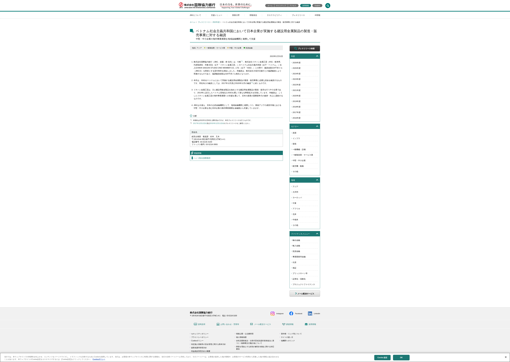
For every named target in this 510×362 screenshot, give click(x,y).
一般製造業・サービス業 (303, 155)
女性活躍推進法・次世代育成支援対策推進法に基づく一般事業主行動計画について (255, 342)
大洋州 (295, 192)
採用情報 (305, 6)
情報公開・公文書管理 (244, 334)
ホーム (270, 6)
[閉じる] (506, 357)
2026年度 (297, 63)
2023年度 (297, 79)
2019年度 (297, 101)
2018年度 (297, 107)
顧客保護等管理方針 (199, 348)
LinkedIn (317, 314)
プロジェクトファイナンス (304, 284)
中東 (294, 203)
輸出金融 (296, 240)
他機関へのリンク (288, 341)
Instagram (280, 314)
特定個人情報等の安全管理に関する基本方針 (208, 344)
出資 (294, 262)
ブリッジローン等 (300, 273)
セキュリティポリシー (200, 334)
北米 (294, 214)
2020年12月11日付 (217, 123)
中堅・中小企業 (299, 160)
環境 (294, 144)
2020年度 (297, 96)
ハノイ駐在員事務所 (202, 158)
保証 (294, 268)
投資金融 (296, 251)
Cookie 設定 (382, 358)
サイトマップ (281, 6)
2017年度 (297, 112)
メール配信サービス (262, 324)
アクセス (293, 6)
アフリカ (296, 209)
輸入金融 (296, 246)
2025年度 (297, 68)
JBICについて (195, 15)
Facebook (298, 314)
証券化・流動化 (299, 279)
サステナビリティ (274, 15)
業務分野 (236, 15)
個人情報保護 (241, 337)
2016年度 (297, 118)
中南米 (295, 220)
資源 (294, 133)
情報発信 (253, 15)
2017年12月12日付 (200, 123)
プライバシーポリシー (200, 337)
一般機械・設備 (299, 149)
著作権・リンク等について (291, 334)
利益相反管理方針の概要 (200, 351)
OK (401, 358)
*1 (242, 61)
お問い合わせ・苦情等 (229, 324)
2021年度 (297, 90)
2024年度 (297, 74)
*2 (252, 83)
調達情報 (290, 324)
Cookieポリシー (197, 341)
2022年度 (216, 22)
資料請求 (201, 324)
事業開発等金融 (299, 257)
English (317, 6)
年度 (293, 56)
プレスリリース (298, 15)
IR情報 (317, 15)
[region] (255, 357)
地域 (293, 180)
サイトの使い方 (287, 337)
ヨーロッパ (297, 197)
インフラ (296, 138)
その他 (295, 171)
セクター (295, 126)
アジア (295, 186)
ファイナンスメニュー (300, 234)
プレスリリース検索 (306, 48)
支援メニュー (216, 15)
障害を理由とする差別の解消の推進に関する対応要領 (255, 348)
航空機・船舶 (298, 166)
